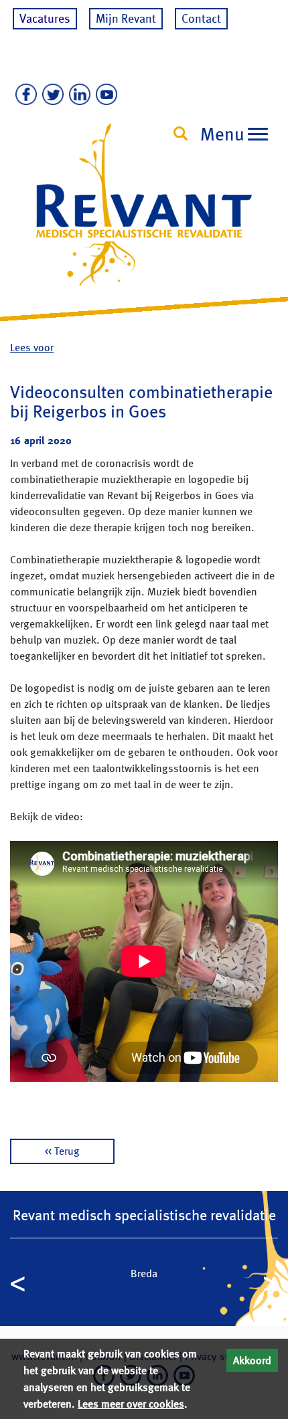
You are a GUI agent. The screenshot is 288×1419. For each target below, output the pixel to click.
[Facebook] (23, 95)
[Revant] (144, 217)
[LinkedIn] (77, 95)
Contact (201, 18)
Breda (144, 1273)
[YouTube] (103, 95)
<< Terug (62, 1151)
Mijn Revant (126, 18)
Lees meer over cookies (131, 1404)
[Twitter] (50, 95)
